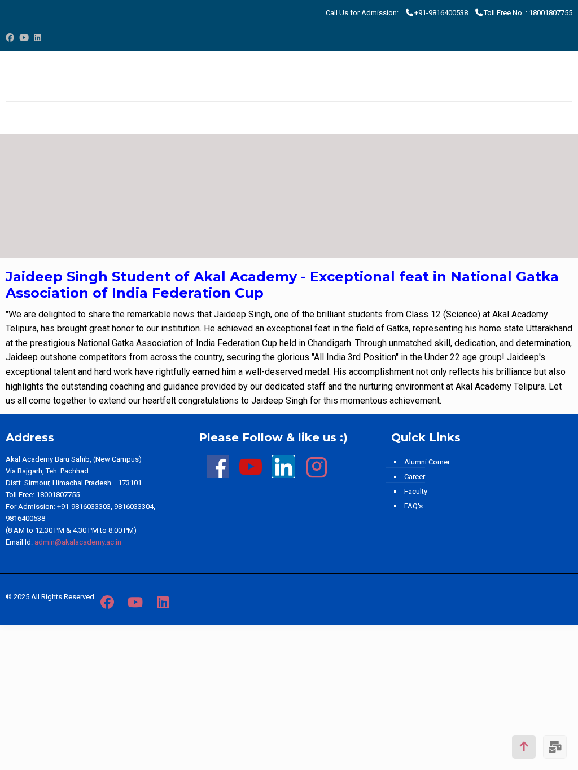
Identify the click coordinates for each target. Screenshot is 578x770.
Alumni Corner (427, 462)
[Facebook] (10, 38)
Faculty (415, 491)
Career (414, 476)
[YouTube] (24, 38)
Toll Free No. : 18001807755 (528, 12)
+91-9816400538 (441, 12)
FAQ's (413, 506)
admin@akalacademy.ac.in (77, 542)
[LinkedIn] (37, 38)
